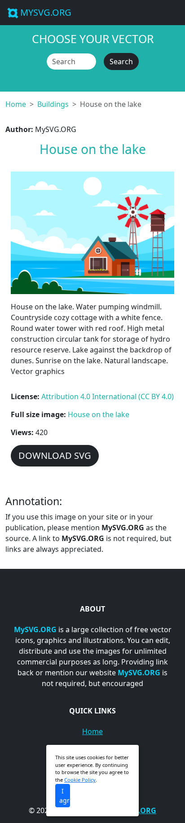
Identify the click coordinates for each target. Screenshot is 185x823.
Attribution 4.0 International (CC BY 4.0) (107, 396)
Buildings (53, 104)
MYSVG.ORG (45, 12)
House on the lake (98, 414)
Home (15, 104)
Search (121, 61)
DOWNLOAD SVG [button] (54, 455)
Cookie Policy (80, 779)
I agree (64, 796)
